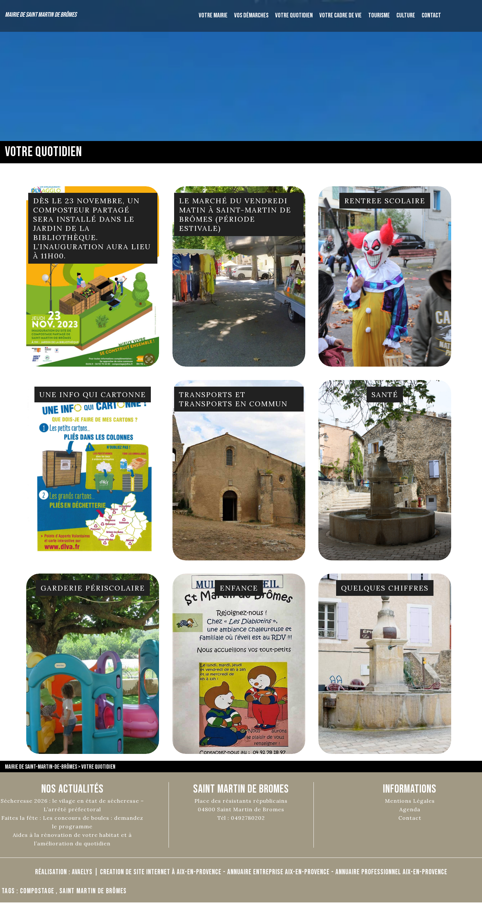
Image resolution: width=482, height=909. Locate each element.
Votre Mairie (213, 15)
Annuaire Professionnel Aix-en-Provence (391, 872)
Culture (405, 15)
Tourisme (379, 15)
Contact (431, 15)
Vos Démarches (251, 15)
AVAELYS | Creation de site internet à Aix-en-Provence (146, 872)
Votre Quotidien (294, 15)
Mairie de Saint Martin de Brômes (40, 15)
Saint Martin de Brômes (93, 891)
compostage (37, 891)
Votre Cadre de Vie (340, 15)
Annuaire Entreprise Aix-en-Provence (278, 872)
